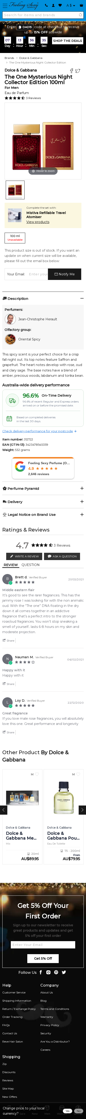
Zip (4, 1064)
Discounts (8, 1072)
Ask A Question (65, 556)
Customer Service (13, 992)
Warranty (46, 1017)
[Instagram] (48, 973)
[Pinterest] (56, 973)
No (78, 1111)
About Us (46, 992)
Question (31, 565)
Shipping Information (16, 1000)
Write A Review (27, 556)
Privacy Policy (49, 1025)
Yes (67, 1111)
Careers (45, 1049)
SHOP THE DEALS (67, 40)
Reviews (7, 1080)
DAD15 (27, 27)
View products (37, 222)
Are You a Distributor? (55, 1041)
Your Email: (16, 274)
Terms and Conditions (54, 1009)
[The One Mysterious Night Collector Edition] (15, 190)
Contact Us (9, 1033)
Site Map (8, 1088)
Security (45, 1033)
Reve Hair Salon (12, 1041)
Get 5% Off (43, 958)
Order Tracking (12, 1017)
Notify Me (66, 274)
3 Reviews (33, 98)
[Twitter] (78, 71)
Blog (43, 1000)
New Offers (9, 1096)
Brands (9, 58)
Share (10, 640)
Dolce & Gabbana (30, 58)
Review (11, 565)
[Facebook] (72, 71)
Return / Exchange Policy (19, 1009)
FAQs (6, 1025)
